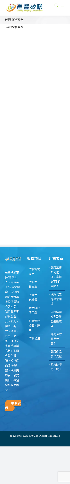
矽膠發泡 (34, 338)
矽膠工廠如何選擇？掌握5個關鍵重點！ (56, 277)
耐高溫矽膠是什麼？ (56, 339)
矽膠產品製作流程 (56, 354)
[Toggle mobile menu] (63, 5)
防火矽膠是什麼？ (56, 367)
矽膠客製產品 (34, 271)
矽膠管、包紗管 (34, 297)
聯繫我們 (13, 405)
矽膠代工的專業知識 (56, 299)
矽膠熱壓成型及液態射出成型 (56, 319)
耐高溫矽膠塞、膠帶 (34, 325)
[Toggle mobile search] (56, 5)
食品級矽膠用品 (34, 310)
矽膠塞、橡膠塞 (34, 284)
